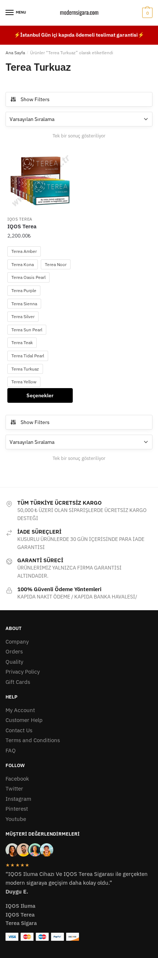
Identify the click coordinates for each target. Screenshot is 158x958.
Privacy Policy (23, 671)
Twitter (14, 788)
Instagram (18, 798)
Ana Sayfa (15, 52)
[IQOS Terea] (40, 179)
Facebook (17, 778)
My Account (20, 710)
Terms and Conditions (33, 740)
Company (17, 641)
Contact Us (19, 730)
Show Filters (35, 99)
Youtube (16, 818)
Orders (14, 651)
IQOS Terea (19, 219)
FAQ (11, 750)
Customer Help (24, 719)
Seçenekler (40, 395)
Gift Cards (18, 681)
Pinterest (17, 808)
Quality (14, 661)
